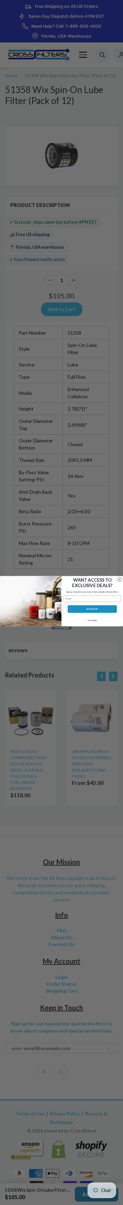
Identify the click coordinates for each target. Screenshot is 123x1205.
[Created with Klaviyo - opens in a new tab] (61, 627)
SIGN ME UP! (92, 609)
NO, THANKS (92, 620)
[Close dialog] (119, 579)
